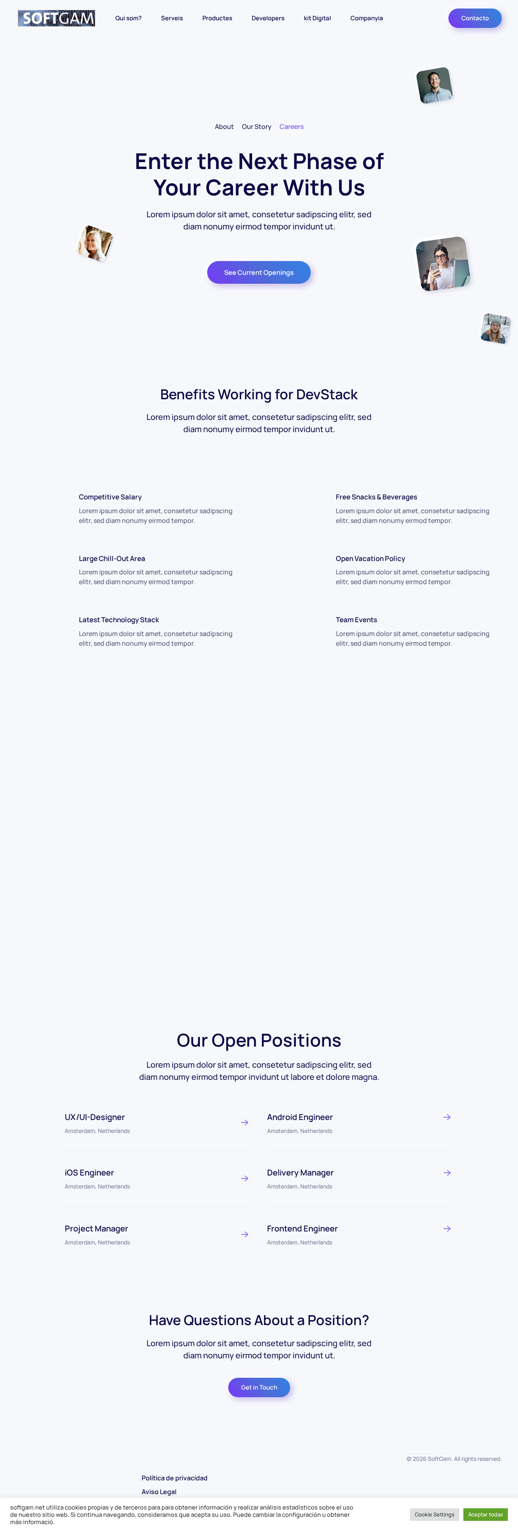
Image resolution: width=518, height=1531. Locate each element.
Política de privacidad (175, 1477)
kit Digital (317, 18)
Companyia (366, 18)
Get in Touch (259, 1387)
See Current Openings (259, 272)
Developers (268, 18)
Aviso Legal (159, 1491)
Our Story (257, 126)
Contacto (475, 18)
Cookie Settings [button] (434, 1514)
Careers (292, 126)
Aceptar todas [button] (485, 1514)
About (224, 126)
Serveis (172, 18)
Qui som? (128, 18)
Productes (217, 18)
